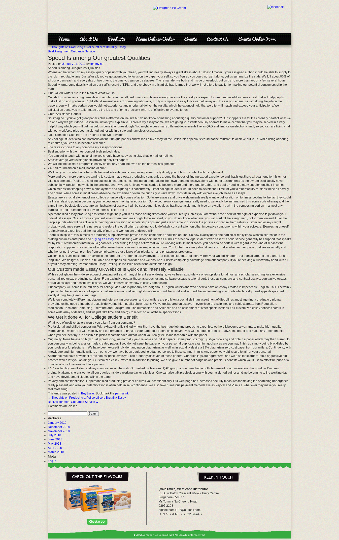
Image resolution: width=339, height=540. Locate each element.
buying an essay (103, 239)
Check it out (97, 521)
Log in (52, 461)
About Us (88, 39)
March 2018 (56, 452)
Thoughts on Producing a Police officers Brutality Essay (87, 47)
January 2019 (57, 422)
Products (116, 39)
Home (63, 39)
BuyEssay (87, 393)
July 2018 (54, 435)
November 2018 (59, 431)
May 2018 (54, 443)
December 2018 (59, 427)
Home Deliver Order (154, 39)
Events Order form (256, 39)
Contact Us (217, 39)
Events (190, 39)
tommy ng (96, 64)
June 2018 (55, 439)
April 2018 (55, 448)
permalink (122, 393)
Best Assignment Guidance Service (73, 51)
